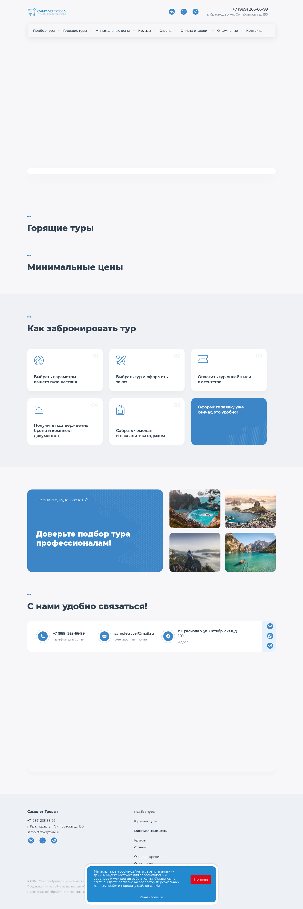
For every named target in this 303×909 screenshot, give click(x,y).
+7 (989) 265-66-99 (250, 9)
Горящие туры (75, 30)
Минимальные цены (112, 30)
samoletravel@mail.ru (131, 633)
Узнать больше (151, 897)
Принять (201, 879)
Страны (165, 30)
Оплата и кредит (195, 30)
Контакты (254, 30)
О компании (227, 30)
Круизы (144, 30)
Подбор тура (44, 30)
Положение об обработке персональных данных (62, 891)
